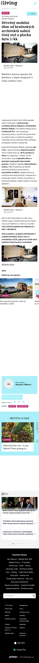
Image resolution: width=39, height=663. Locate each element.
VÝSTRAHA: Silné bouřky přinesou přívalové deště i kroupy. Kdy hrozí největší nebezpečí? (18, 522)
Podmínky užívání (10, 619)
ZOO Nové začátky (26, 569)
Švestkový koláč (27, 588)
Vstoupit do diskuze (13, 397)
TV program (26, 562)
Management (24, 605)
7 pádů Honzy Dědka (25, 572)
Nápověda (23, 624)
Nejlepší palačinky (12, 588)
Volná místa (8, 609)
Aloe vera (29, 579)
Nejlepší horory (14, 562)
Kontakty (22, 615)
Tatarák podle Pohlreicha (15, 579)
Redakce (22, 628)
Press (21, 609)
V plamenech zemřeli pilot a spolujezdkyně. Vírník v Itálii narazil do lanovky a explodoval (18, 533)
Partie (21, 566)
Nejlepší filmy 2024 (25, 559)
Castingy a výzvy (24, 612)
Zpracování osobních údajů (24, 620)
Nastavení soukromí (23, 634)
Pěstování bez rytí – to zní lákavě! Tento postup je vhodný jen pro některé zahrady (15, 447)
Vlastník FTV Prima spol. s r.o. (11, 629)
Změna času (13, 566)
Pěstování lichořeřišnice (19, 582)
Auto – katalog (11, 572)
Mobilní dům (8, 264)
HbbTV (7, 615)
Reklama (7, 612)
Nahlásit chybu (9, 633)
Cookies (7, 624)
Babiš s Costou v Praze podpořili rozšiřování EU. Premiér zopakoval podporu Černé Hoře (19, 512)
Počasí (27, 566)
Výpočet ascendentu (11, 585)
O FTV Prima (9, 605)
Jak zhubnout (12, 559)
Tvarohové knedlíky (28, 585)
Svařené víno (24, 575)
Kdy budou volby (12, 569)
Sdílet (31, 14)
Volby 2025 (14, 575)
